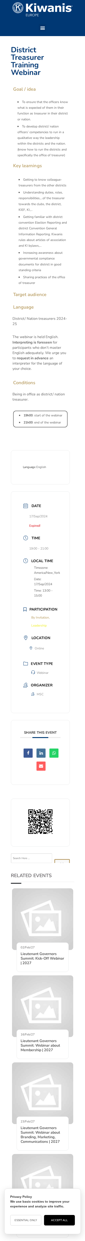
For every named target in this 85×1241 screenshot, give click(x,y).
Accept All (59, 1220)
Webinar (43, 673)
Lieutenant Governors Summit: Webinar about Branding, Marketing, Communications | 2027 (40, 1134)
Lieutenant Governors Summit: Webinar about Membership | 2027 (40, 1045)
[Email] (41, 766)
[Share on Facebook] (28, 753)
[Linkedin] (41, 753)
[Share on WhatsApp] (53, 753)
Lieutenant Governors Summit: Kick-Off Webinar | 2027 (42, 958)
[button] (42, 28)
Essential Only (26, 1220)
